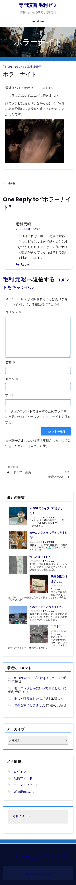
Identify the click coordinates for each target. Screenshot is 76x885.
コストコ (56, 626)
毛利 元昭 (14, 279)
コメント (13, 312)
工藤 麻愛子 (34, 66)
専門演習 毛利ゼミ (38, 5)
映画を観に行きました (29, 705)
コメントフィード (26, 785)
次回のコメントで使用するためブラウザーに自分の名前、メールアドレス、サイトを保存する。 (38, 417)
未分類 (11, 183)
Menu (40, 21)
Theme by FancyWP (38, 873)
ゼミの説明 (41, 855)
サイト (10, 395)
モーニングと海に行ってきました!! (38, 688)
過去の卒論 (59, 855)
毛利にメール (21, 816)
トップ (13, 855)
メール (12, 378)
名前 (10, 362)
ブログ (25, 855)
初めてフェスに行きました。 (47, 607)
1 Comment (49, 517)
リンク (46, 859)
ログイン (20, 771)
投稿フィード (23, 778)
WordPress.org (24, 791)
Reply (24, 264)
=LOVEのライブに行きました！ (36, 678)
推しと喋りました (40, 557)
